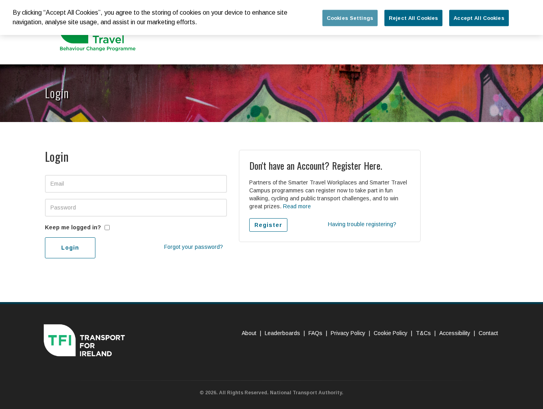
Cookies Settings (350, 18)
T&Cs (423, 333)
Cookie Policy (390, 333)
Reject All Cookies (413, 18)
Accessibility (454, 333)
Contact (488, 333)
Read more (297, 206)
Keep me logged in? (73, 227)
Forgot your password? (193, 247)
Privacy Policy (348, 333)
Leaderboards (282, 333)
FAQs (315, 333)
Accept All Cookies (479, 18)
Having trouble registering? (362, 224)
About (249, 333)
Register (268, 225)
